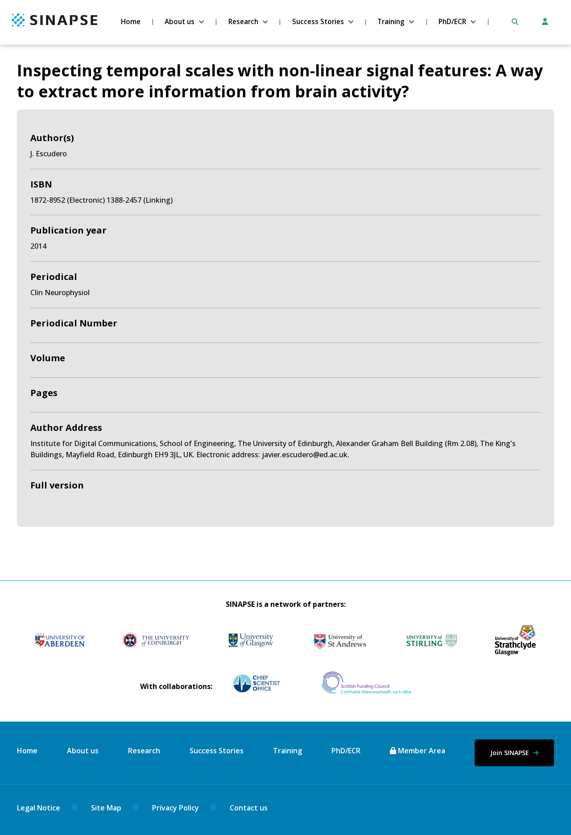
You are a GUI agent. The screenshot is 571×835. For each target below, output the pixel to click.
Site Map (106, 808)
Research (243, 21)
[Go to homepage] (54, 24)
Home (131, 21)
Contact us (249, 808)
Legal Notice (38, 808)
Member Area (420, 751)
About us (179, 21)
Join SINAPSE (510, 752)
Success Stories (318, 21)
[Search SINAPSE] (515, 21)
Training (391, 21)
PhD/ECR (452, 21)
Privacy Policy (175, 808)
